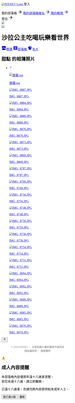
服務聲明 (46, 350)
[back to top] (5, 339)
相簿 (9, 49)
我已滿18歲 (9, 396)
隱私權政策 (30, 350)
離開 (22, 396)
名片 (35, 49)
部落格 (23, 49)
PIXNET (23, 347)
